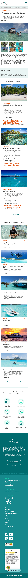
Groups (6, 522)
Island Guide (7, 509)
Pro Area (7, 520)
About (6, 507)
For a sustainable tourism (11, 513)
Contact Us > (14, 465)
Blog (6, 515)
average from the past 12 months (11, 554)
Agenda (6, 518)
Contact (6, 524)
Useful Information (9, 511)
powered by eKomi (14, 567)
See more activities (14, 383)
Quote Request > (14, 461)
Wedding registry (9, 526)
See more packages (14, 214)
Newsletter (7, 516)
